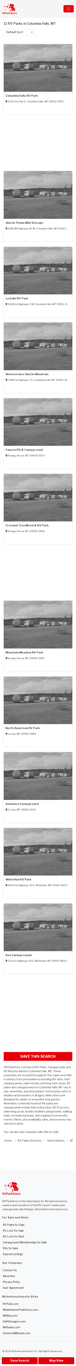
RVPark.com (10, 1303)
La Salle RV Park (17, 298)
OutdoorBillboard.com (16, 1333)
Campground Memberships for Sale (25, 1242)
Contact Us (10, 1270)
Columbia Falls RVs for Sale (42, 1131)
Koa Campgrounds (19, 955)
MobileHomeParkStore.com (20, 1309)
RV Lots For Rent (13, 1236)
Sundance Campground (22, 804)
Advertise (9, 1276)
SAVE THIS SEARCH (38, 1056)
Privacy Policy (11, 1281)
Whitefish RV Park (18, 879)
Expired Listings (13, 1254)
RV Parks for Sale (14, 1224)
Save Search (20, 1360)
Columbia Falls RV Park (22, 95)
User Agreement (13, 1287)
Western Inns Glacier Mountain (27, 374)
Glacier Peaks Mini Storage (24, 222)
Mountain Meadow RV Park (24, 652)
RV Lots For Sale (13, 1230)
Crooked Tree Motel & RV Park (27, 525)
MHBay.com (10, 1315)
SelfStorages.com (14, 1321)
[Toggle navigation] (68, 8)
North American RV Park (23, 728)
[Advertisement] (38, 1011)
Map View (56, 1360)
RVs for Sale (10, 1248)
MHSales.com (11, 1327)
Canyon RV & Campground (24, 449)
